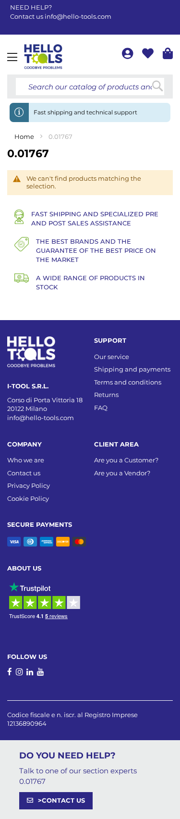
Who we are (25, 460)
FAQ (101, 407)
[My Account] (128, 55)
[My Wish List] (149, 55)
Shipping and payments (132, 369)
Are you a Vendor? (122, 473)
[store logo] (43, 56)
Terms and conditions (127, 382)
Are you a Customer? (126, 460)
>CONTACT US (61, 800)
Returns (106, 394)
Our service (111, 356)
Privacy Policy (28, 485)
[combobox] (90, 86)
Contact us (23, 473)
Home (25, 136)
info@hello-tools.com (78, 16)
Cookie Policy (28, 498)
